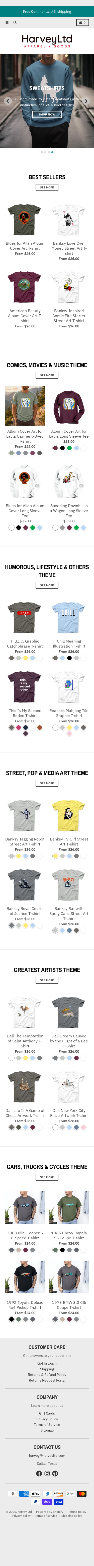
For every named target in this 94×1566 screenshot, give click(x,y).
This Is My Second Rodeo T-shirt (25, 713)
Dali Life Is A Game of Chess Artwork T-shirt (25, 1113)
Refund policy (76, 1512)
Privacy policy (21, 1516)
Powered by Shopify (49, 1512)
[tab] (42, 152)
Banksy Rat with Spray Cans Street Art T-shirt (68, 913)
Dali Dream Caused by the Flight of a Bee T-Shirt (69, 1040)
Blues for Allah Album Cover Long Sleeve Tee (25, 510)
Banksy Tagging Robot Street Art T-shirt (25, 841)
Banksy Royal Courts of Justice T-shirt (25, 911)
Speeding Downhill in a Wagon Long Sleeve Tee (69, 510)
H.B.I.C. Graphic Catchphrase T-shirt (25, 644)
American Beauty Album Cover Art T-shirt (25, 315)
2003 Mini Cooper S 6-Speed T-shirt (25, 1235)
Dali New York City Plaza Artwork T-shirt (69, 1113)
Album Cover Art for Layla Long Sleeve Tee (69, 434)
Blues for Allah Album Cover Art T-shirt (25, 246)
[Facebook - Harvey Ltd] (39, 1474)
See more (47, 187)
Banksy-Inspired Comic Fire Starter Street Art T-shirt (68, 315)
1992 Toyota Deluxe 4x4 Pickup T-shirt (25, 1305)
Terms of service (46, 1516)
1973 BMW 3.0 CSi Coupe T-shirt (69, 1305)
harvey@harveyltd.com (47, 1455)
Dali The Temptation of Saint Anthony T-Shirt (25, 1040)
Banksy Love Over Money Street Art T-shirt (69, 248)
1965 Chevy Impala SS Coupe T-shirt (69, 1235)
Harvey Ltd (25, 1512)
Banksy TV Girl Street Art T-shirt (69, 841)
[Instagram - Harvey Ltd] (47, 1474)
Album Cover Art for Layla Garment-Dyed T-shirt (25, 436)
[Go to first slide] (86, 101)
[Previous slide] (8, 101)
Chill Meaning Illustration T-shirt (69, 644)
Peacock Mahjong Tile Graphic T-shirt (68, 713)
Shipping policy (71, 1516)
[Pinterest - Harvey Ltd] (55, 1474)
